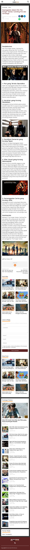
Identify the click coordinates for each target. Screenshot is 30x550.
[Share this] (19, 16)
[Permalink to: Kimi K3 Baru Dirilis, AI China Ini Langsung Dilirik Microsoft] (5, 516)
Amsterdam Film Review (12, 548)
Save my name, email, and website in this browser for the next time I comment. (14, 346)
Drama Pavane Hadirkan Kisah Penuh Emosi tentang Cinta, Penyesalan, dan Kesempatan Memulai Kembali (18, 471)
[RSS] (15, 265)
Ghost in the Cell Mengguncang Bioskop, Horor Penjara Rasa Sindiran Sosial (21, 312)
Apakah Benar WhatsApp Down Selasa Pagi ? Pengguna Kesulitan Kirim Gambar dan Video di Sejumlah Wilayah (18, 493)
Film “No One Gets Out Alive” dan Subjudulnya (7, 270)
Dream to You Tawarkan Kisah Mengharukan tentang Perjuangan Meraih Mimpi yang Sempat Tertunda (18, 485)
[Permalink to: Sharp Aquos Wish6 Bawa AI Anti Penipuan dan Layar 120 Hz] (5, 451)
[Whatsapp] (19, 19)
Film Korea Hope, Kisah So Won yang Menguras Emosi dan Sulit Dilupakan (8, 288)
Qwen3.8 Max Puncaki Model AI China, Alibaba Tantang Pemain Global (18, 478)
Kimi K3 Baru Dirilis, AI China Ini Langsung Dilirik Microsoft (16, 515)
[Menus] (2, 1)
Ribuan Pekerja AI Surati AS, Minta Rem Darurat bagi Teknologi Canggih (18, 500)
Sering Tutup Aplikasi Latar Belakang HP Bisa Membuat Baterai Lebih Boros (18, 507)
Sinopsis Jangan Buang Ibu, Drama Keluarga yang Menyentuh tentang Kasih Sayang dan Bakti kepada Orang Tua (22, 288)
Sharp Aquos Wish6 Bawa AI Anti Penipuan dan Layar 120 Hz (17, 449)
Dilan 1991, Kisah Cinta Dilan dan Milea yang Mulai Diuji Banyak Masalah (14, 420)
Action (3, 18)
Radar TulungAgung (6, 534)
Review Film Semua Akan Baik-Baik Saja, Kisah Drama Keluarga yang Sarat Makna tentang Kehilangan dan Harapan (18, 464)
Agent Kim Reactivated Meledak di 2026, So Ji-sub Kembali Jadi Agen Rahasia (17, 442)
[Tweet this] (22, 16)
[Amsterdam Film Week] (15, 1)
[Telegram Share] (24, 16)
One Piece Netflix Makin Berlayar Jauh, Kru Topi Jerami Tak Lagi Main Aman (8, 300)
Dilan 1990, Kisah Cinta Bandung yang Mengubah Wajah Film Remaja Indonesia (18, 427)
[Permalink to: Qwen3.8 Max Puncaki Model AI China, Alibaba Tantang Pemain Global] (5, 480)
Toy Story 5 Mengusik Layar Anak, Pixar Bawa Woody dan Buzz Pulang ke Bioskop (21, 300)
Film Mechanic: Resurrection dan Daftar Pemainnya (22, 271)
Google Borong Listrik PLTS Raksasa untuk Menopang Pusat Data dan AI (18, 522)
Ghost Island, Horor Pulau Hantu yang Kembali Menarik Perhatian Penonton (7, 312)
